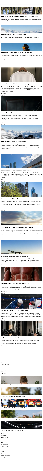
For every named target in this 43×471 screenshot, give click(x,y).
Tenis (2, 179)
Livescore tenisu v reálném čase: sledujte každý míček (13, 396)
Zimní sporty (3, 59)
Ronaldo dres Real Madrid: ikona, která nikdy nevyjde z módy (18, 84)
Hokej (2, 122)
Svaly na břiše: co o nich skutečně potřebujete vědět (15, 283)
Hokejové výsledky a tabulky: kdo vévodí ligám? (12, 430)
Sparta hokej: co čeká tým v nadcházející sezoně (14, 112)
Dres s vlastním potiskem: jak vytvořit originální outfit (13, 384)
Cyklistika (2, 264)
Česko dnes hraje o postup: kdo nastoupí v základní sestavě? (17, 227)
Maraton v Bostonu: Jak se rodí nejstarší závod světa (15, 198)
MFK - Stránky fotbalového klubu (8, 2)
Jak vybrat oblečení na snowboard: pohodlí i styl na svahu (16, 52)
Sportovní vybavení (4, 93)
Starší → (40, 355)
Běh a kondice (3, 208)
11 (31, 355)
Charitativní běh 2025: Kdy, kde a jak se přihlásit (12, 419)
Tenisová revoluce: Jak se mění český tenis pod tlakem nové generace (19, 16)
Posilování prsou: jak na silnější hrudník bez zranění (15, 337)
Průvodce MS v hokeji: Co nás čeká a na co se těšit (14, 310)
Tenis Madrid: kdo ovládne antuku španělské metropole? (16, 170)
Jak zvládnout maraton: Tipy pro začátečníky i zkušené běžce (14, 407)
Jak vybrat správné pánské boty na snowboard (13, 34)
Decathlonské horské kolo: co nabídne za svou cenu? (15, 256)
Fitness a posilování (4, 291)
